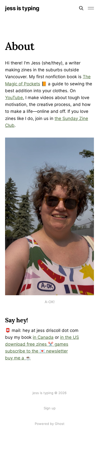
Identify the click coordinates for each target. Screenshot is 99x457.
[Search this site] (81, 8)
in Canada (43, 337)
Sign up (50, 408)
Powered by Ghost (49, 424)
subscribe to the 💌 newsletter (36, 351)
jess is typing (22, 8)
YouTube (14, 97)
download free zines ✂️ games (36, 344)
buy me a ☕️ (18, 357)
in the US (69, 337)
